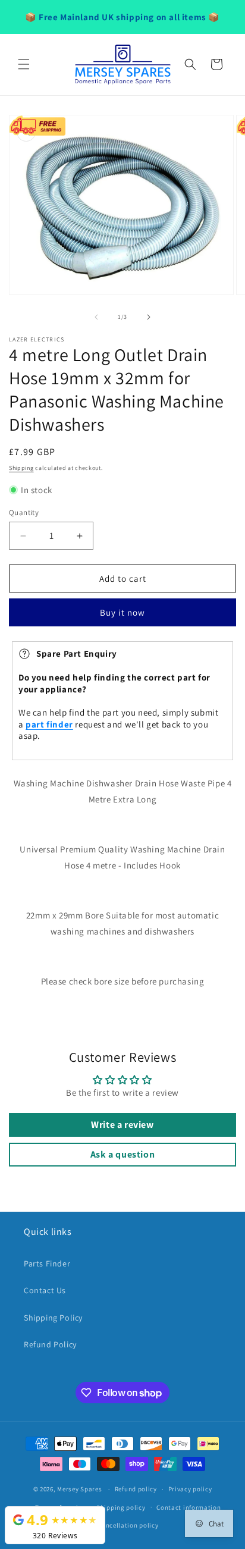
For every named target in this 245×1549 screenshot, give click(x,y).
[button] (24, 64)
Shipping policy (121, 1507)
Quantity (24, 512)
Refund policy (136, 1489)
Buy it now (122, 612)
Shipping (21, 468)
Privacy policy (190, 1489)
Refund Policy (50, 1344)
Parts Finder (47, 1263)
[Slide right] (149, 317)
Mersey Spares (79, 1489)
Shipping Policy (53, 1317)
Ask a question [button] (122, 1154)
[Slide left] (96, 317)
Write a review (122, 1124)
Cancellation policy (128, 1525)
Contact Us (45, 1290)
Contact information (188, 1507)
